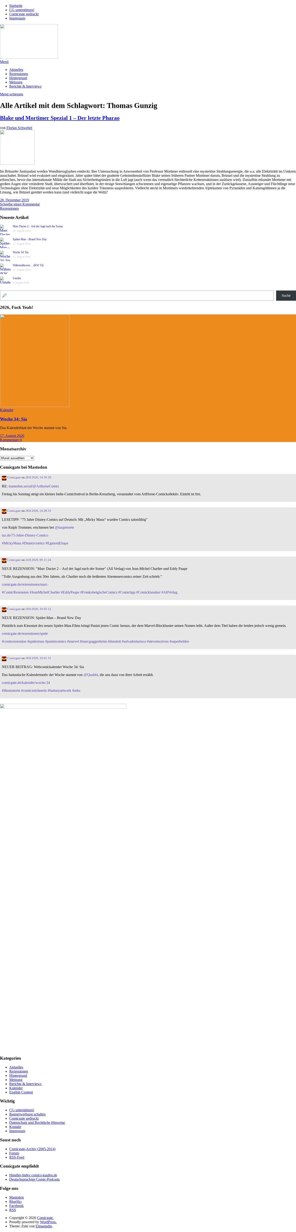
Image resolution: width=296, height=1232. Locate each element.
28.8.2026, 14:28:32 (38, 510)
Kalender (6, 410)
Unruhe (17, 278)
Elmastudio (44, 1226)
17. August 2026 (12, 436)
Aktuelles (16, 70)
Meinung (15, 82)
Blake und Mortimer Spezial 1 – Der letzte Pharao (60, 118)
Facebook (16, 1206)
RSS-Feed (16, 1157)
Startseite (15, 6)
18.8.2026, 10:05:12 (38, 609)
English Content (21, 1092)
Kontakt (15, 1127)
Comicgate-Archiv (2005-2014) (32, 1149)
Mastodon (16, 1197)
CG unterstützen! (21, 10)
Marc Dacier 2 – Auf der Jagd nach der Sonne (38, 226)
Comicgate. (45, 1218)
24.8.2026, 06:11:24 (38, 560)
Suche (286, 295)
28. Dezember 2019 (14, 200)
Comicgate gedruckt (24, 14)
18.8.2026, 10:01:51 (38, 658)
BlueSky (15, 1202)
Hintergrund (18, 78)
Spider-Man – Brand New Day (30, 239)
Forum (14, 1153)
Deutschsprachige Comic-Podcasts (34, 1179)
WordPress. (48, 1222)
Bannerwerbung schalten (27, 1114)
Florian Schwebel (19, 128)
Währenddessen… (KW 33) (28, 265)
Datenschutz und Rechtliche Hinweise (37, 1123)
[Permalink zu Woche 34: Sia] (34, 406)
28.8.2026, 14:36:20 (38, 477)
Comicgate (13, 477)
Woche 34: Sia (20, 252)
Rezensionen (18, 74)
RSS (12, 1210)
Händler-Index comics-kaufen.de (33, 1175)
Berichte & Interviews (25, 86)
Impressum (17, 18)
